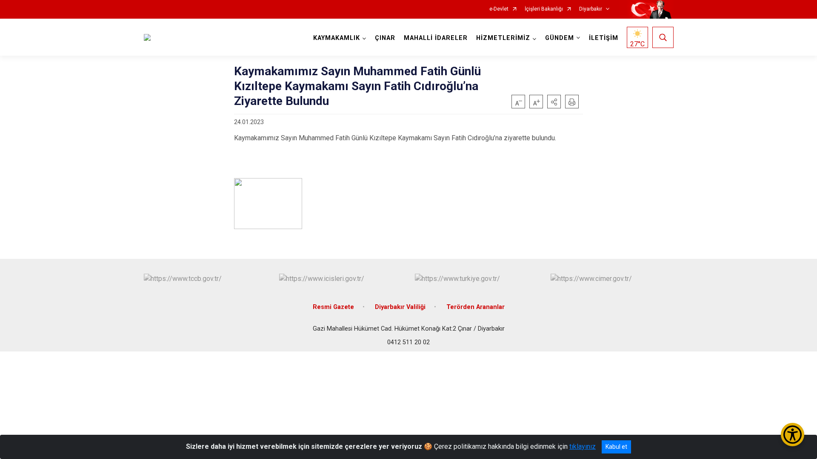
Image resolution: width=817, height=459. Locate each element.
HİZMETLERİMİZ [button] (503, 38)
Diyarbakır (590, 9)
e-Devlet (498, 9)
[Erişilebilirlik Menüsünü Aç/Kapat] (792, 434)
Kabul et (616, 446)
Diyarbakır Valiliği (400, 307)
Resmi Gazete (333, 307)
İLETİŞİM (603, 38)
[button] (554, 101)
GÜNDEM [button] (559, 38)
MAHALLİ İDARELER (436, 38)
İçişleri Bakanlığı (544, 9)
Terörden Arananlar (475, 307)
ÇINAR (385, 38)
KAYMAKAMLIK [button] (336, 38)
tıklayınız (582, 446)
